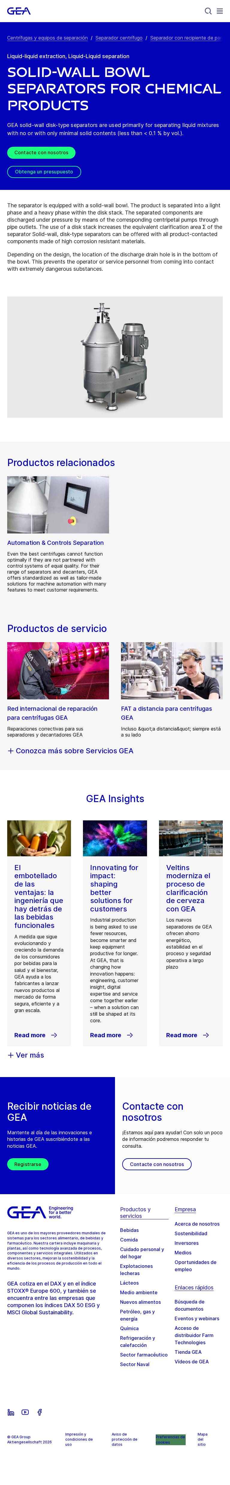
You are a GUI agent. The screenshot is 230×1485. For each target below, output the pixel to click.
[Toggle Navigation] (220, 11)
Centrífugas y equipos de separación (47, 38)
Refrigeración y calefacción (137, 1341)
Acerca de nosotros (197, 1224)
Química (129, 1328)
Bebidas (129, 1230)
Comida (129, 1240)
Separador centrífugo (119, 38)
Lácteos (129, 1283)
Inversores (187, 1243)
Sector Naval (134, 1364)
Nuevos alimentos (140, 1302)
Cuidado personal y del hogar (142, 1252)
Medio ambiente (139, 1292)
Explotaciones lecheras (136, 1269)
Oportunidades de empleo (196, 1265)
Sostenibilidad (191, 1233)
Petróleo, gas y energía (137, 1315)
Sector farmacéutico (144, 1355)
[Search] (208, 11)
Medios (183, 1253)
